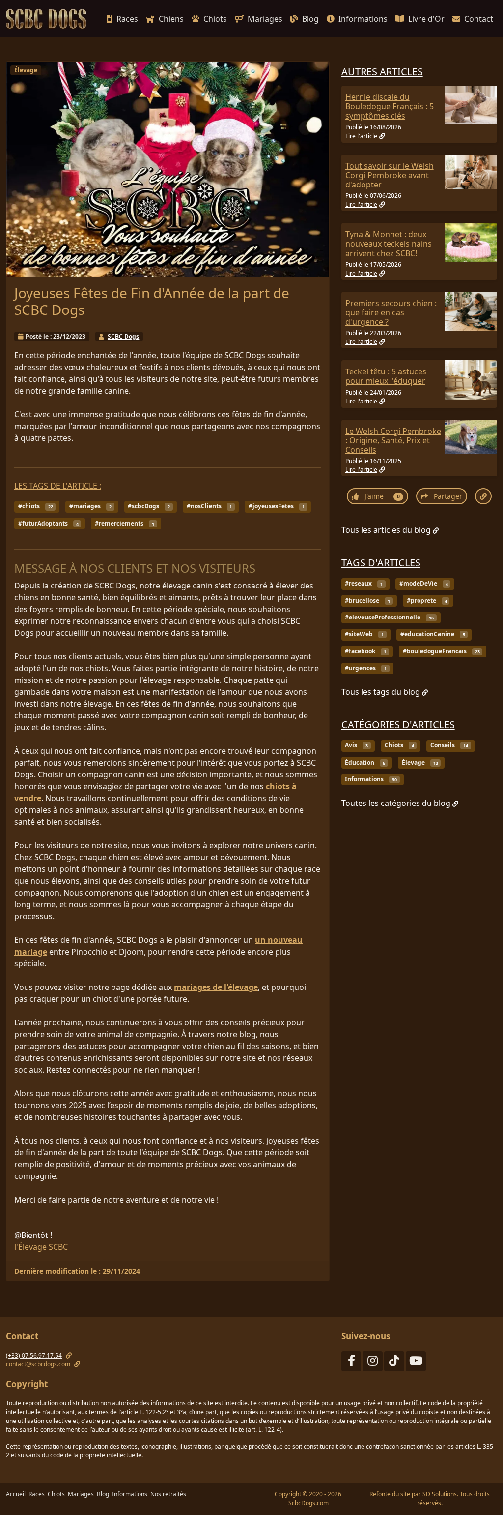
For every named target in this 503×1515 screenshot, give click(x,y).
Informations (363, 18)
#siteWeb (364, 634)
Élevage (25, 70)
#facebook (365, 651)
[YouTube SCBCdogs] (416, 1363)
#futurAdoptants (48, 523)
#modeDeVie (423, 583)
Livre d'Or (426, 18)
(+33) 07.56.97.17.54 (34, 1355)
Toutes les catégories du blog (395, 803)
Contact (478, 18)
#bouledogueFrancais (441, 651)
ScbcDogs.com (308, 1503)
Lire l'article (361, 136)
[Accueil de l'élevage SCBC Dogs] (48, 18)
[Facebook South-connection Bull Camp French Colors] (351, 1363)
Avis (356, 745)
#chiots (35, 506)
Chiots (215, 18)
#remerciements (124, 523)
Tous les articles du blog (386, 530)
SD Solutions (439, 1494)
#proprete (427, 600)
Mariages (265, 18)
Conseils (449, 745)
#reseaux (364, 583)
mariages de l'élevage (216, 987)
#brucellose (367, 600)
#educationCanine (432, 634)
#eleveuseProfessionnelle (389, 617)
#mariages (90, 506)
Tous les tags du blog (380, 691)
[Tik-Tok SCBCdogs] (394, 1363)
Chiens (171, 18)
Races (127, 18)
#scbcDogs (149, 506)
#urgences (366, 668)
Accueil (16, 1494)
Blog (310, 18)
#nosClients (209, 506)
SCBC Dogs (123, 336)
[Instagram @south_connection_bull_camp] (373, 1363)
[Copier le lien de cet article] (483, 496)
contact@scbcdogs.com (38, 1364)
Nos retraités (168, 1494)
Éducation (365, 762)
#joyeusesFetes (277, 506)
